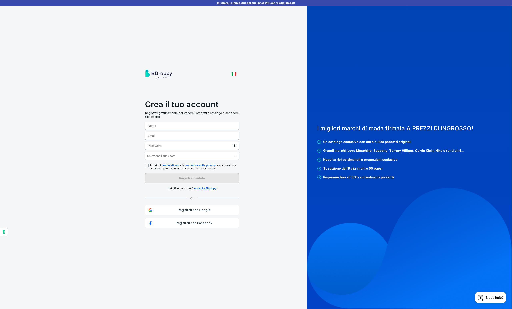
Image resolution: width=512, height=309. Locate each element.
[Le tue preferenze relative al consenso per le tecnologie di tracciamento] (4, 232)
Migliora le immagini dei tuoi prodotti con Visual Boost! (256, 2)
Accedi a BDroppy (205, 188)
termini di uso (170, 165)
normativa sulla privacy (200, 165)
